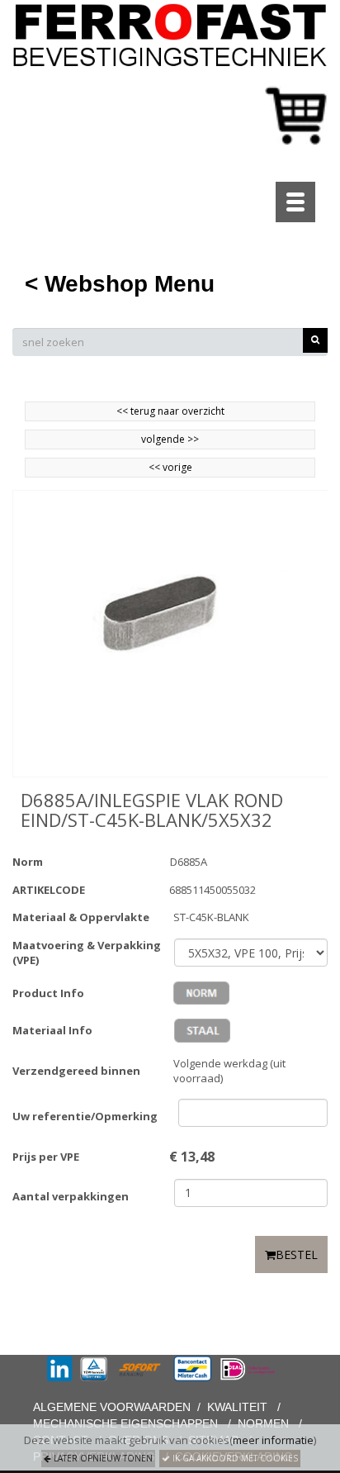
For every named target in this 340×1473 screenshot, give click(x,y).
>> (192, 439)
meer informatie (273, 1440)
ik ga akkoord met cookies (234, 1458)
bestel (297, 1254)
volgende (170, 439)
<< (156, 467)
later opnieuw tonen (102, 1458)
